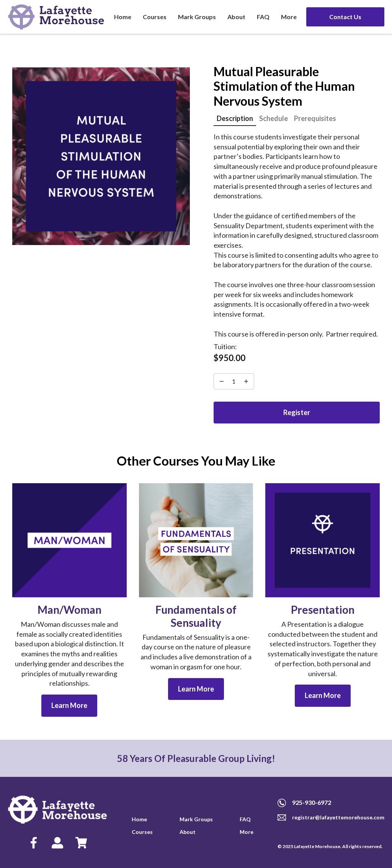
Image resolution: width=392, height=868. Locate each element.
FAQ (263, 16)
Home (122, 16)
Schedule (273, 118)
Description (235, 118)
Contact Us (345, 16)
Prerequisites (315, 118)
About (236, 16)
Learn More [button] (69, 705)
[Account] (57, 843)
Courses (155, 16)
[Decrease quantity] (246, 381)
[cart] (81, 843)
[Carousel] (101, 156)
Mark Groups (197, 16)
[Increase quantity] (222, 381)
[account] (34, 843)
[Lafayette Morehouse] (56, 17)
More (289, 16)
